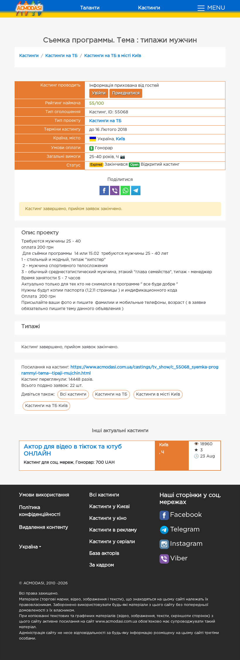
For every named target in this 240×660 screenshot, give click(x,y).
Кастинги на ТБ (61, 56)
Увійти (99, 93)
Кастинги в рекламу (113, 530)
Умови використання (44, 495)
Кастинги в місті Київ (158, 394)
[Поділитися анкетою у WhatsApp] (125, 190)
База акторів (104, 553)
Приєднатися (126, 93)
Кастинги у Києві (109, 507)
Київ (120, 139)
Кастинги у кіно (107, 518)
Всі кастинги (73, 394)
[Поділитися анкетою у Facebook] (104, 190)
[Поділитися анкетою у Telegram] (135, 190)
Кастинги (149, 8)
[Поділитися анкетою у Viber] (114, 190)
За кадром (101, 565)
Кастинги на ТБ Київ (46, 406)
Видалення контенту (43, 527)
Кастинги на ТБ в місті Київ (112, 56)
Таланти (90, 8)
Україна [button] (28, 547)
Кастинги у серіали (112, 542)
